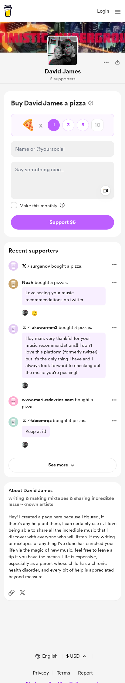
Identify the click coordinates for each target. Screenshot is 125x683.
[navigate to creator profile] (62, 51)
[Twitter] (22, 593)
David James (63, 71)
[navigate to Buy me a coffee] (8, 11)
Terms (63, 673)
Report (85, 673)
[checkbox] (34, 205)
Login (103, 11)
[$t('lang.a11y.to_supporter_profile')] (25, 312)
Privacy (41, 673)
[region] (62, 164)
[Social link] (11, 593)
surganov (40, 266)
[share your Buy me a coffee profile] (117, 62)
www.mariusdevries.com (48, 399)
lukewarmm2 (43, 327)
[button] (117, 11)
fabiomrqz (41, 420)
